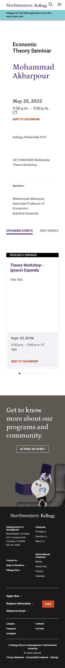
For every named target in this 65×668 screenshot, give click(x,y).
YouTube (39, 628)
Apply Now (12, 596)
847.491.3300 (13, 545)
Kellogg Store (12, 570)
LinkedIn (10, 624)
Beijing (38, 561)
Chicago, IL (40, 531)
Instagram (11, 633)
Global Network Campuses (42, 555)
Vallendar (40, 576)
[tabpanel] (32, 309)
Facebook (11, 628)
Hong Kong (41, 566)
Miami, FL (40, 541)
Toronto (39, 571)
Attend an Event (15, 611)
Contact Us (11, 560)
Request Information (18, 603)
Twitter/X (39, 624)
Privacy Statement (15, 657)
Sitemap (54, 657)
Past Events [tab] (49, 230)
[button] (19, 373)
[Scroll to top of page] (59, 649)
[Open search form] (51, 4)
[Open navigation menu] (59, 4)
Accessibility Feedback (37, 657)
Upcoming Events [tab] (19, 230)
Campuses (40, 527)
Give (48, 604)
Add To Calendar (26, 119)
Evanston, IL (41, 536)
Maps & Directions (15, 565)
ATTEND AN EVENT (32, 449)
